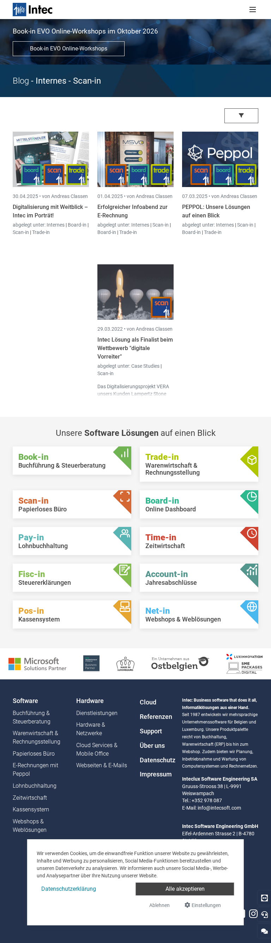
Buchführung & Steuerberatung (31, 717)
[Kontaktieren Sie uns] (264, 931)
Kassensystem (31, 809)
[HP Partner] (91, 663)
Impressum (156, 774)
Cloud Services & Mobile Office (97, 749)
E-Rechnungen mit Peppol (35, 769)
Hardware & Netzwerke (90, 729)
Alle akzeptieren (185, 888)
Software (25, 700)
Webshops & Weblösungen (30, 825)
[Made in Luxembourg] (125, 663)
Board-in (77, 225)
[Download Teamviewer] (264, 898)
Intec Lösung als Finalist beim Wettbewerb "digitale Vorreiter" (135, 348)
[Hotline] (264, 914)
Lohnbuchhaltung (34, 785)
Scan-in (21, 232)
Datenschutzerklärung (68, 888)
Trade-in (41, 232)
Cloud (148, 702)
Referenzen (156, 716)
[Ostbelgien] (180, 663)
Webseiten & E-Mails (101, 765)
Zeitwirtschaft (30, 797)
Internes (56, 225)
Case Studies (146, 366)
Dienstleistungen (97, 713)
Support (151, 731)
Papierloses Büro (34, 753)
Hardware (90, 700)
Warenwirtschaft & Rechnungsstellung (36, 737)
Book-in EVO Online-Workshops (68, 48)
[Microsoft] (37, 663)
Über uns (152, 745)
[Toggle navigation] (252, 9)
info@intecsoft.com (219, 808)
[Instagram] (253, 913)
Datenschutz (157, 760)
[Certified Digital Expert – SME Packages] (245, 663)
